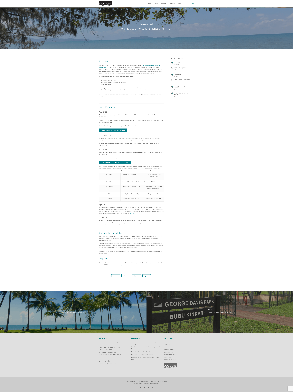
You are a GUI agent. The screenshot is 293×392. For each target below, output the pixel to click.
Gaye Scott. (132, 158)
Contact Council (168, 342)
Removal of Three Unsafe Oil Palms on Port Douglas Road (145, 358)
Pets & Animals (168, 357)
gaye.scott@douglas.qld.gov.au (118, 264)
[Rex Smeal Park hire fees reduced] (73, 312)
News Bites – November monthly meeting (142, 354)
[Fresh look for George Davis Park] (219, 312)
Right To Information (143, 381)
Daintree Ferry (167, 344)
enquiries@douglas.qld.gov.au (110, 363)
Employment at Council (169, 359)
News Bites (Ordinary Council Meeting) (141, 351)
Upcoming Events (168, 352)
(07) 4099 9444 (107, 358)
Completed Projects (146, 24)
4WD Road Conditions (169, 347)
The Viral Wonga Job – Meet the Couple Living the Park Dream (145, 347)
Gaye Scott (132, 213)
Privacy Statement (130, 381)
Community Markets (169, 349)
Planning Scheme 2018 (169, 354)
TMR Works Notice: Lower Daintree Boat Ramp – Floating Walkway (146, 343)
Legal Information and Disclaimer (159, 381)
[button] (113, 130)
